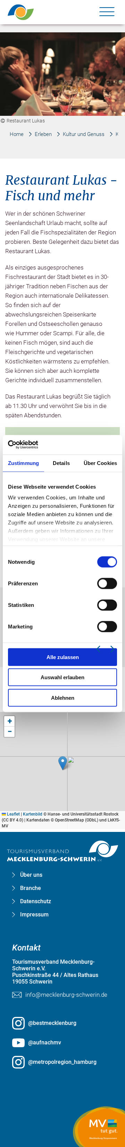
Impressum (34, 915)
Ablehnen (62, 697)
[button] (62, 763)
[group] (62, 509)
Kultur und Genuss (84, 134)
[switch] (107, 583)
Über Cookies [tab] (100, 463)
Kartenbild (32, 814)
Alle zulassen (63, 657)
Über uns (31, 875)
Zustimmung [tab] (23, 463)
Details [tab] (61, 463)
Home (17, 134)
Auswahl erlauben (62, 677)
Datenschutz (35, 901)
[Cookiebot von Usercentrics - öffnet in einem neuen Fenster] (38, 444)
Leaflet (13, 814)
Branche (30, 888)
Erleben (43, 134)
